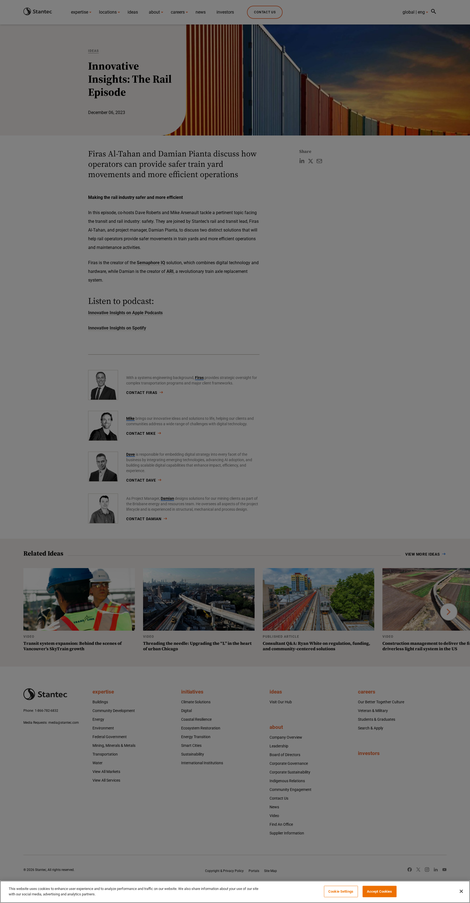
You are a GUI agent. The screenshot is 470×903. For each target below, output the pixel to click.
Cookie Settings (340, 891)
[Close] (461, 891)
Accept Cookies (379, 891)
